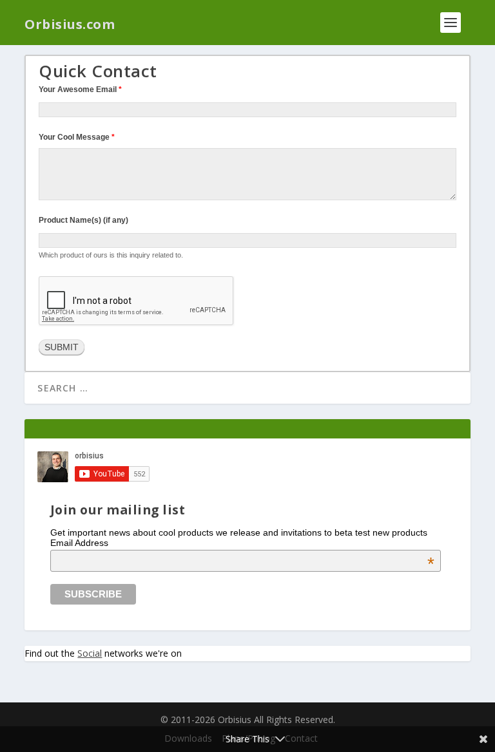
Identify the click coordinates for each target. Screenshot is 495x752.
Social (89, 653)
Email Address (242, 543)
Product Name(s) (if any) (83, 220)
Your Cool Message (77, 137)
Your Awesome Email (80, 89)
